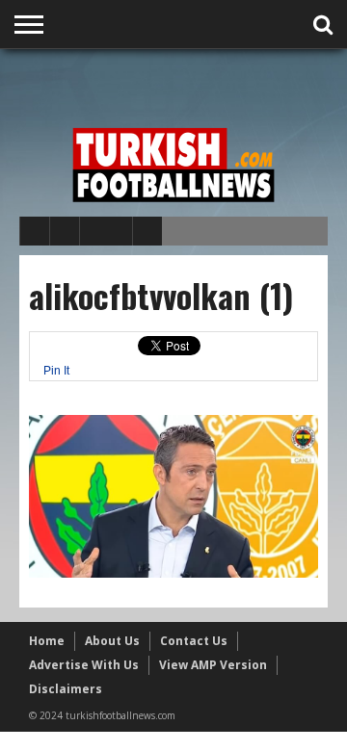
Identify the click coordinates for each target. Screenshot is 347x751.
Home (47, 641)
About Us (112, 641)
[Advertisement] (183, 84)
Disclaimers (65, 689)
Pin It (56, 370)
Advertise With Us (84, 665)
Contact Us (193, 641)
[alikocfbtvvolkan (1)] (173, 573)
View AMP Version (213, 665)
